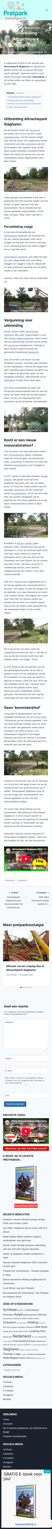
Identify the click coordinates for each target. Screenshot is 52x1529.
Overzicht (8, 1424)
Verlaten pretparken (36, 1354)
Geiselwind (30, 1327)
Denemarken (7, 1318)
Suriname (28, 1350)
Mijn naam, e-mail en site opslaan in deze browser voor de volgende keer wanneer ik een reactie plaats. (24, 1080)
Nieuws (14, 28)
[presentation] (26, 946)
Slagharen (22, 880)
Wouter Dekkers (25, 543)
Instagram (8, 1395)
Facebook (8, 1386)
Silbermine (20, 1345)
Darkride (42, 1314)
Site (7, 1095)
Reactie (10, 1022)
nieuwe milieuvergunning (21, 338)
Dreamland (17, 1318)
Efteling (33, 1322)
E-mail (9, 1070)
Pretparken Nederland (30, 28)
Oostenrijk (42, 1337)
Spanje (22, 1350)
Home (6, 1419)
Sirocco (27, 1345)
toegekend (33, 352)
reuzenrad (28, 70)
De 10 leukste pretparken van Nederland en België (25, 1430)
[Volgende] (45, 958)
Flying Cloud (40, 717)
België (18, 1314)
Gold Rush (41, 1326)
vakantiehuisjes (12, 137)
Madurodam (7, 1337)
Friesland (13, 1327)
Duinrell (36, 1318)
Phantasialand (20, 1341)
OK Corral (35, 1337)
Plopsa (32, 1341)
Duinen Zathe (27, 1318)
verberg (19, 93)
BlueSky (7, 1399)
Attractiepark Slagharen (16, 235)
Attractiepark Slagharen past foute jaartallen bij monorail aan (13, 900)
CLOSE (47, 1471)
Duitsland (9, 1322)
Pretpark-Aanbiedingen (15, 1436)
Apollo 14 (21, 1310)
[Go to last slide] (7, 958)
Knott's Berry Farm (21, 1331)
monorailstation (16, 455)
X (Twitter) (8, 1390)
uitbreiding (30, 144)
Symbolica (34, 1350)
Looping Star (37, 1331)
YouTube (7, 1382)
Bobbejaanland (30, 1315)
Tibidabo (24, 1354)
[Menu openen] (46, 10)
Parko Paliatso (7, 1341)
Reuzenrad (40, 1341)
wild (43, 1358)
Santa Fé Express (9, 1345)
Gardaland (21, 1327)
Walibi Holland (26, 1358)
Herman (10, 51)
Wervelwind (37, 1358)
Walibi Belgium (11, 1357)
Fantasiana (41, 1323)
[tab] (21, 987)
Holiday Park (8, 1331)
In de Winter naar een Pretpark (18, 1288)
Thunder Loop (11, 1354)
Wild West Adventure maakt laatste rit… (40, 898)
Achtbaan (10, 1310)
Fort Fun (6, 1327)
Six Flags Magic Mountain (39, 1345)
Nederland (10, 880)
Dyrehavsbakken (21, 1323)
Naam (9, 1058)
